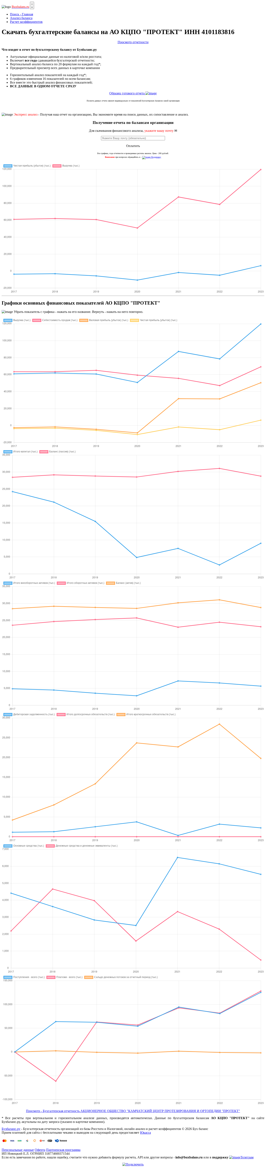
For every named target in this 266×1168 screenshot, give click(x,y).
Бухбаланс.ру (11, 1129)
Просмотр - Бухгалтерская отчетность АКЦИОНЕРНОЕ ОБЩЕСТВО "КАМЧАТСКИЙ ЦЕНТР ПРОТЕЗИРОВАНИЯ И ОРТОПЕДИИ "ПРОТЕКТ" (133, 1111)
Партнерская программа (63, 1150)
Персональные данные (18, 1150)
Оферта (40, 1150)
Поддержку (155, 157)
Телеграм (247, 1157)
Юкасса (145, 1132)
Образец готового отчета (127, 93)
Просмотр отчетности (133, 42)
